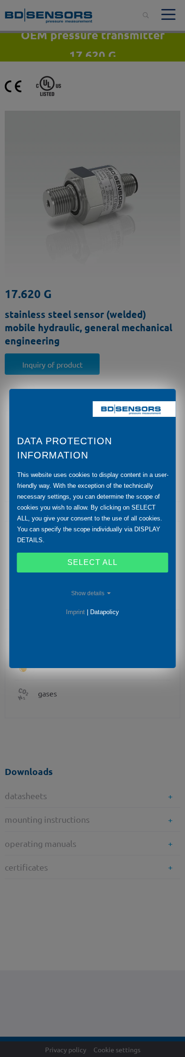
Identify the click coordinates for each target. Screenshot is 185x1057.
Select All (92, 562)
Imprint (75, 612)
